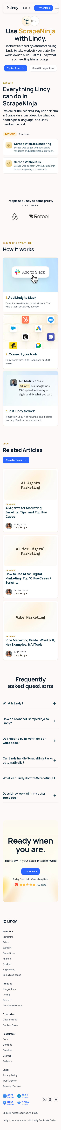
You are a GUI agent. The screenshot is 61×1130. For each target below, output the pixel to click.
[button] (57, 8)
